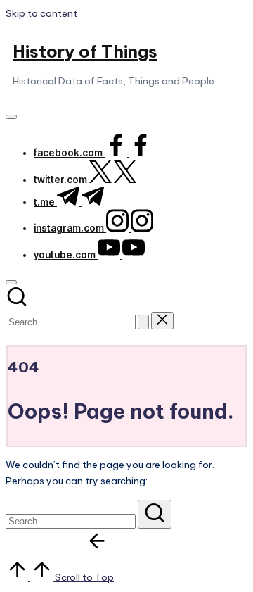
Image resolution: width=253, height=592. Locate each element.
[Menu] (11, 117)
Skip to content (41, 13)
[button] (143, 322)
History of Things (85, 51)
